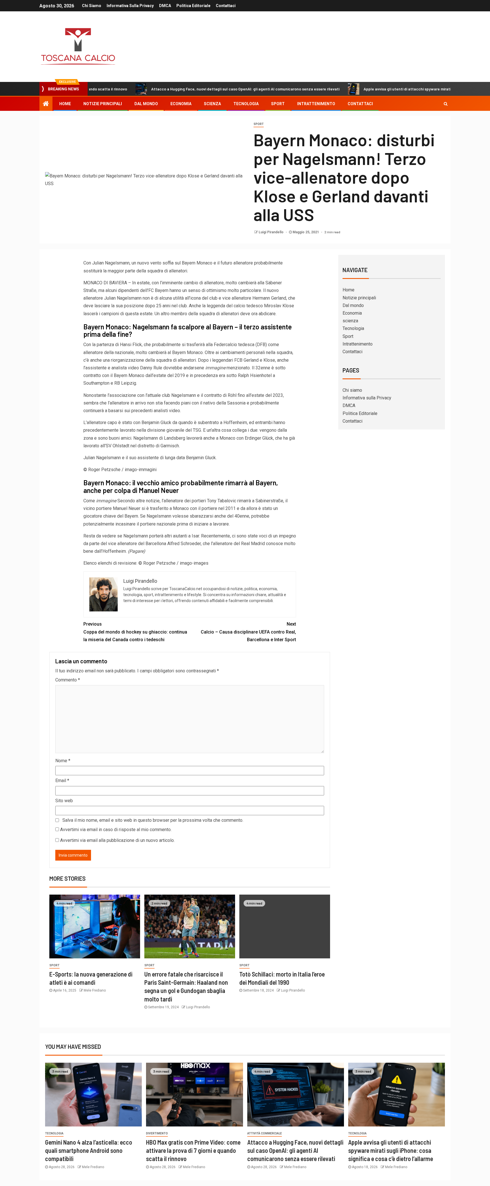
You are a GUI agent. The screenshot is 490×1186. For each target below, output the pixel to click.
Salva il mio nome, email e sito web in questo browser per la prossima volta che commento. (152, 820)
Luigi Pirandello (271, 232)
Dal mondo (146, 103)
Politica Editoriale (193, 5)
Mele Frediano (95, 990)
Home (65, 103)
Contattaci (226, 5)
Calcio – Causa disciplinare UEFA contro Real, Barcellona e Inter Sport (248, 631)
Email (62, 780)
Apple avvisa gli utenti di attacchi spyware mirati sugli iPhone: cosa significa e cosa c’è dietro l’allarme (390, 1150)
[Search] (445, 103)
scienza (212, 103)
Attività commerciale (264, 1133)
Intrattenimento (316, 103)
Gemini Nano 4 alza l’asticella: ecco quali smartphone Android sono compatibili (88, 1150)
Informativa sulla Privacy (130, 5)
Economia (180, 103)
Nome (62, 760)
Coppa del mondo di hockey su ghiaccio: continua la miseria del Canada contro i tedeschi (135, 631)
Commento (67, 680)
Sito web (64, 800)
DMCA (165, 5)
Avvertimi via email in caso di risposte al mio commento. (116, 829)
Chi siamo (91, 5)
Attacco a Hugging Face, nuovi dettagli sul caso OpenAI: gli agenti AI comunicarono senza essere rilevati (206, 88)
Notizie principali (102, 103)
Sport (278, 103)
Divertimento (157, 1133)
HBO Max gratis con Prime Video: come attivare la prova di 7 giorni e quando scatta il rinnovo (193, 1150)
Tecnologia (246, 103)
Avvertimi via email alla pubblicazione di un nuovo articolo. (117, 840)
